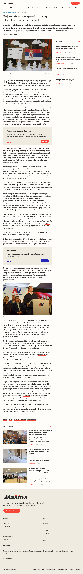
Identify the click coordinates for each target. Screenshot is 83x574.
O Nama (33, 569)
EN (11, 8)
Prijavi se (44, 261)
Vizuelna (58, 74)
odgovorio (42, 355)
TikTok (45, 537)
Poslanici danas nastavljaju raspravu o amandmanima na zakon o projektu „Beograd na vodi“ (67, 48)
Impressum (41, 569)
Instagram (46, 533)
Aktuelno (58, 52)
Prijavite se (8, 559)
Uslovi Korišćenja (51, 569)
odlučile (18, 226)
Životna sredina (67, 8)
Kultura (77, 8)
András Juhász (13, 34)
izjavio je (28, 187)
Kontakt (78, 569)
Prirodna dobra (60, 63)
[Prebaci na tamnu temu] (7, 8)
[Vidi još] (4, 8)
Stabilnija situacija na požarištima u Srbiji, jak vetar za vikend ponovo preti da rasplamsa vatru (68, 59)
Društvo (56, 8)
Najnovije (31, 8)
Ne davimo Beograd (20, 419)
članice (47, 223)
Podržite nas (10, 510)
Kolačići (71, 569)
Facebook (45, 527)
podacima (36, 119)
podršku (42, 407)
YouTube (45, 523)
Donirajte (75, 3)
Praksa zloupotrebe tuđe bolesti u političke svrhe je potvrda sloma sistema (67, 80)
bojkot (5, 419)
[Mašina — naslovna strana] (9, 3)
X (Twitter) (46, 530)
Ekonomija (40, 8)
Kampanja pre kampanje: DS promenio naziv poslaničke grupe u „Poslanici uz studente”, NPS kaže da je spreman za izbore (40, 472)
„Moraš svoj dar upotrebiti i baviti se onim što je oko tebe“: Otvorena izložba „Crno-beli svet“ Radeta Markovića (67, 70)
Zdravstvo (58, 83)
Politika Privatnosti (62, 569)
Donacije (44, 141)
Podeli (47, 74)
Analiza (5, 12)
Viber (44, 540)
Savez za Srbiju (31, 419)
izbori (10, 419)
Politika (48, 8)
